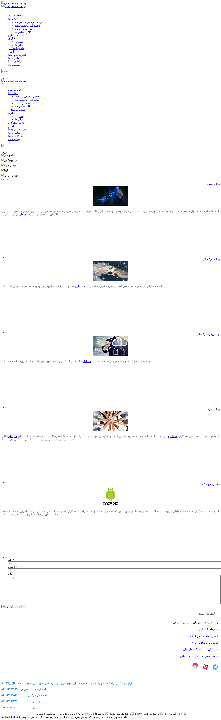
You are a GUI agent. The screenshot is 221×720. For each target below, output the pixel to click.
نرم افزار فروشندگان (210, 484)
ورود (4, 77)
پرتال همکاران (213, 409)
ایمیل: (11, 566)
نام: (10, 559)
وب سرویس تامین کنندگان (208, 334)
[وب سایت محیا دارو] (13, 3)
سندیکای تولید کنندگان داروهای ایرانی (197, 649)
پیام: (10, 573)
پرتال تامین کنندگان (211, 259)
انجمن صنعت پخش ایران (204, 635)
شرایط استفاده (9, 717)
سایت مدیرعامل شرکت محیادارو (199, 656)
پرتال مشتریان (213, 184)
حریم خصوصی (28, 717)
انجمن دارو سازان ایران (204, 642)
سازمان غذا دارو (208, 629)
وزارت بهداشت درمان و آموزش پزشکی (195, 622)
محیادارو (23, 214)
